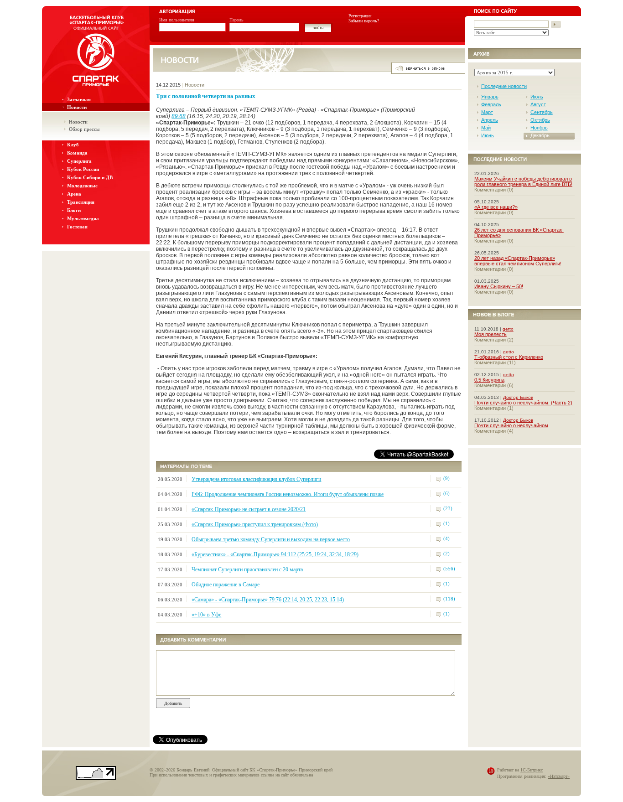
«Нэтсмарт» (559, 776)
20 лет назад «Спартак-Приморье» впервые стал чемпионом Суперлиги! (517, 260)
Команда (77, 152)
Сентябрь (541, 112)
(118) (449, 598)
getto (508, 328)
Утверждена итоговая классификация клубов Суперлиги (256, 479)
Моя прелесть (490, 334)
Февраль (491, 104)
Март (487, 112)
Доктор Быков (518, 397)
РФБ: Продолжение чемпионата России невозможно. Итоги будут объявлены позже (288, 494)
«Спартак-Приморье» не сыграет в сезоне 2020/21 (249, 509)
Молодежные (82, 185)
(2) (446, 553)
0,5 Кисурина (489, 380)
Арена (74, 194)
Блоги (74, 210)
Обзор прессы (84, 129)
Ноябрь (539, 127)
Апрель (489, 120)
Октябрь (540, 120)
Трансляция (80, 202)
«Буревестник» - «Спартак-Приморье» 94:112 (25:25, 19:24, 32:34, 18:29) (275, 554)
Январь (489, 96)
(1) (446, 523)
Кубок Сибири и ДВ (90, 177)
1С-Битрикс (531, 769)
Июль (536, 96)
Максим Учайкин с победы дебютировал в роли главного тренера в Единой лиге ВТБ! (523, 181)
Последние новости (504, 86)
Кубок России (83, 169)
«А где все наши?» (496, 207)
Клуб (73, 144)
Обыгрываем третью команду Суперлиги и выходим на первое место (271, 539)
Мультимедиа (83, 218)
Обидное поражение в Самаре (226, 584)
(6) (446, 493)
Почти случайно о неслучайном (511, 425)
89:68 (178, 116)
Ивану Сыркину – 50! (498, 286)
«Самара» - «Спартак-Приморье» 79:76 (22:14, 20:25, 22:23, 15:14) (268, 599)
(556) (449, 568)
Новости (77, 107)
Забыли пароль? (363, 20)
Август (538, 104)
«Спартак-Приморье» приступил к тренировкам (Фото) (255, 524)
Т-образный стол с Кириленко (508, 357)
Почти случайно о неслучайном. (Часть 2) (523, 402)
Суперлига (79, 161)
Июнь (487, 135)
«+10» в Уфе (206, 614)
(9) (446, 478)
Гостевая (77, 226)
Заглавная (79, 99)
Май (486, 127)
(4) (446, 538)
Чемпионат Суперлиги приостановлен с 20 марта (247, 569)
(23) (447, 508)
